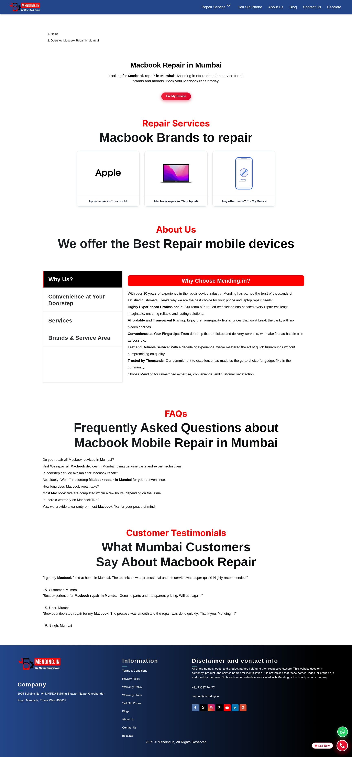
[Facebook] (195, 708)
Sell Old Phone (250, 7)
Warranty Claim (132, 695)
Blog (293, 7)
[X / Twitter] (203, 708)
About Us (275, 7)
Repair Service (213, 7)
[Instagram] (211, 708)
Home (54, 33)
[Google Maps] (243, 708)
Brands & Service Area (79, 337)
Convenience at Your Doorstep (76, 299)
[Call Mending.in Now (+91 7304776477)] (342, 745)
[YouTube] (227, 708)
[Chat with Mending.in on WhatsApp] (342, 732)
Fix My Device (176, 96)
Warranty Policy (132, 686)
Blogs (125, 711)
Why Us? (60, 279)
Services (60, 320)
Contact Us (129, 727)
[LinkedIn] (235, 708)
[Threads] (219, 708)
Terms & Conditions (134, 670)
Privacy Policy (131, 678)
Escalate (334, 7)
